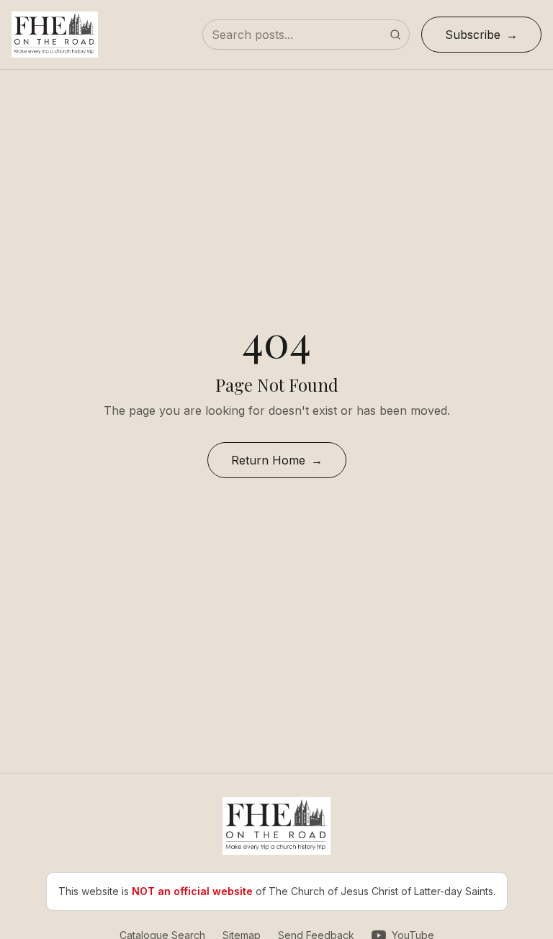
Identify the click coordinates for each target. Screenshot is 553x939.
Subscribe (472, 34)
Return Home (268, 460)
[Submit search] (395, 34)
